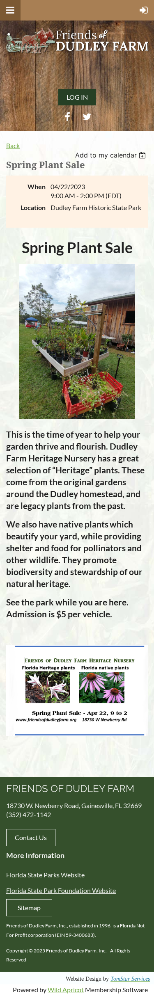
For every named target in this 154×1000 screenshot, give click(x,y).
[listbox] (111, 155)
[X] (87, 116)
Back (13, 145)
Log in (77, 97)
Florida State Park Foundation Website (61, 890)
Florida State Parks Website (45, 875)
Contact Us (31, 837)
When (37, 186)
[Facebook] (67, 116)
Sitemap (29, 907)
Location (33, 207)
